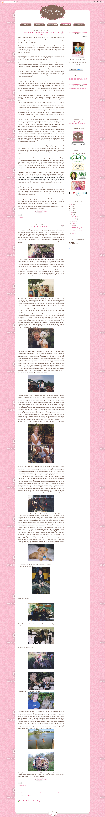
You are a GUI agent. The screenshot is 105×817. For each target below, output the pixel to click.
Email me (73, 153)
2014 (72, 204)
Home (41, 792)
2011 (72, 210)
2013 (72, 206)
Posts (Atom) (28, 795)
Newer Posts (21, 792)
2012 (72, 208)
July (73, 225)
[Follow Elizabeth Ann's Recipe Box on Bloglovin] (76, 70)
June (73, 233)
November (74, 219)
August (74, 223)
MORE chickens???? (41, 226)
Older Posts (61, 792)
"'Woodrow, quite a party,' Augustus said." (41, 34)
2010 (72, 212)
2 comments (22, 785)
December (74, 216)
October (74, 221)
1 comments (22, 217)
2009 (72, 215)
